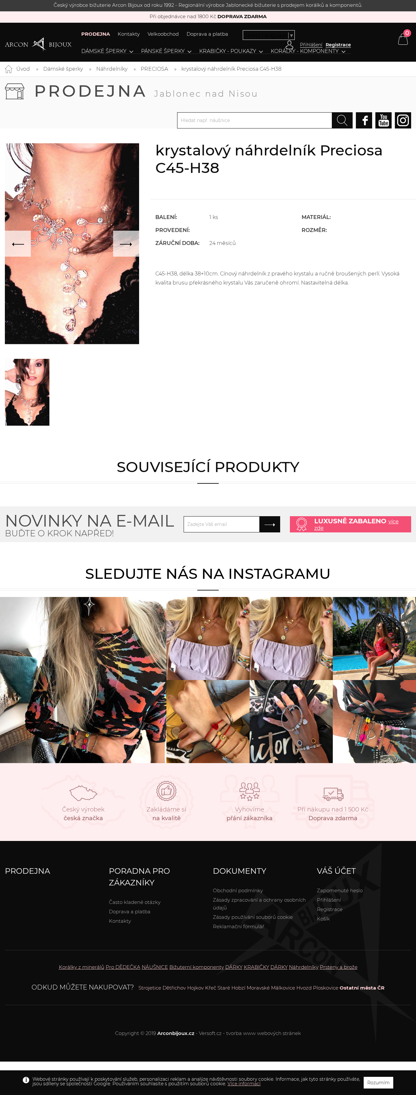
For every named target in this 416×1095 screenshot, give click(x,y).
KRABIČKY (256, 967)
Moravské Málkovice (271, 988)
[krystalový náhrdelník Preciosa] (27, 392)
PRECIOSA (154, 69)
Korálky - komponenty (305, 51)
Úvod (23, 69)
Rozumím (378, 1083)
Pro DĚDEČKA (123, 967)
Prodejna (146, 91)
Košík (323, 919)
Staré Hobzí (231, 988)
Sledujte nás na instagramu (208, 573)
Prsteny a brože (339, 967)
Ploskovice (325, 988)
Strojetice (149, 988)
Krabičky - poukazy (227, 51)
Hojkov (195, 988)
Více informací (244, 1084)
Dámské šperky (103, 51)
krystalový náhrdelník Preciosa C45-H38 (231, 69)
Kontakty (129, 34)
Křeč (210, 988)
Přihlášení (329, 900)
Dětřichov (174, 988)
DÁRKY (233, 967)
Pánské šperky (163, 51)
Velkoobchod (163, 34)
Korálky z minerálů (81, 967)
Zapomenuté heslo (340, 890)
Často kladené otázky (135, 902)
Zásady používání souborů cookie (253, 917)
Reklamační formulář (238, 926)
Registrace (338, 45)
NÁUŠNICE (155, 967)
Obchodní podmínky (238, 890)
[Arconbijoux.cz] (38, 44)
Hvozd (304, 988)
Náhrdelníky (111, 69)
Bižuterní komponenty (196, 967)
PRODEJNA (95, 34)
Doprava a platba (207, 34)
